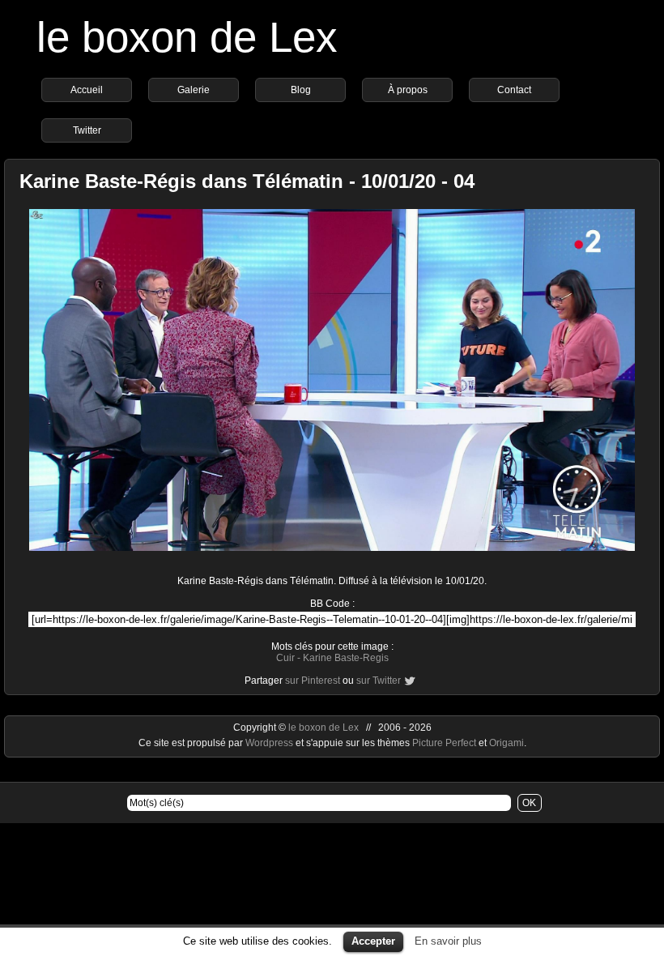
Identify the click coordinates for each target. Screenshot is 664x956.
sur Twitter (378, 680)
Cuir (285, 658)
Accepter (373, 941)
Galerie (193, 90)
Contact (514, 90)
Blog (301, 90)
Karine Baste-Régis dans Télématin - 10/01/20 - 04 (247, 181)
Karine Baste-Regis (346, 658)
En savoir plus (448, 941)
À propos (408, 90)
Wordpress (270, 743)
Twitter (87, 130)
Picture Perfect (444, 743)
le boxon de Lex (187, 37)
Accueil (86, 90)
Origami (506, 743)
